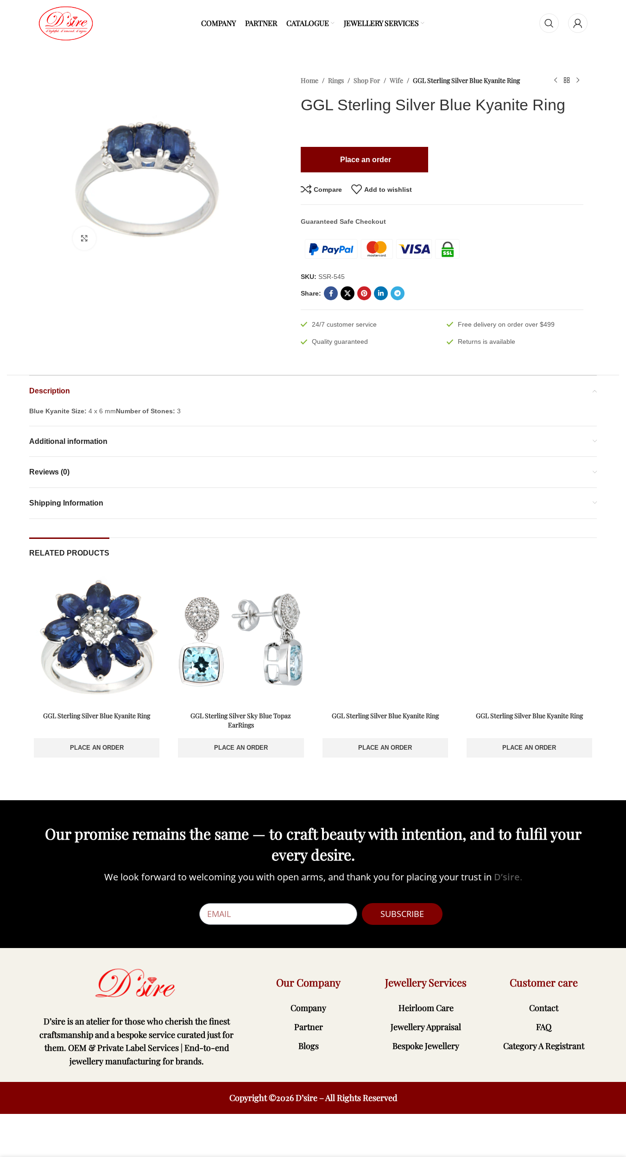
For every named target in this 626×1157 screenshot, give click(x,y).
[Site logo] (65, 22)
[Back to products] (566, 80)
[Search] (549, 23)
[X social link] (347, 293)
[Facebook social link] (331, 293)
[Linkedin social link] (381, 293)
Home (309, 80)
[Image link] (136, 983)
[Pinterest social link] (364, 293)
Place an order (97, 747)
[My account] (577, 23)
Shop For (367, 80)
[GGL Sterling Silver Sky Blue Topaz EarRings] (240, 639)
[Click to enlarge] (84, 238)
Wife (396, 80)
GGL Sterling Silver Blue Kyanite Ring (96, 715)
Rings (336, 80)
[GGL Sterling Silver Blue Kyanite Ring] (96, 639)
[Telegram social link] (398, 293)
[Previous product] (555, 80)
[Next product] (577, 80)
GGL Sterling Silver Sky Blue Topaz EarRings (240, 720)
